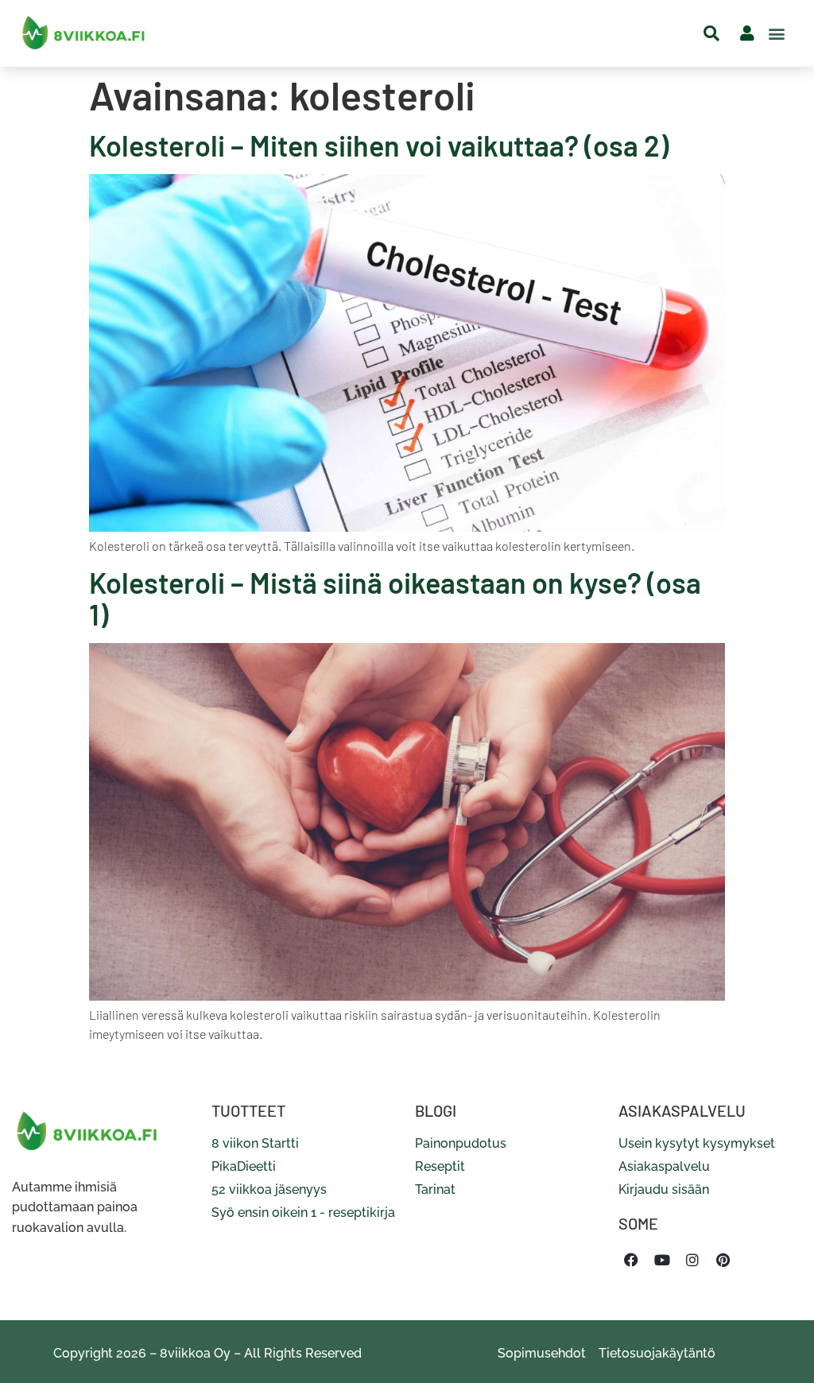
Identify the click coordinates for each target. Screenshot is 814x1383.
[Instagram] (692, 1260)
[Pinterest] (722, 1260)
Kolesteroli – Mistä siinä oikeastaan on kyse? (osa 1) (395, 598)
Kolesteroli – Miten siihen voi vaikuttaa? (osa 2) (379, 145)
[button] (777, 34)
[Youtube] (661, 1260)
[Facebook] (631, 1260)
